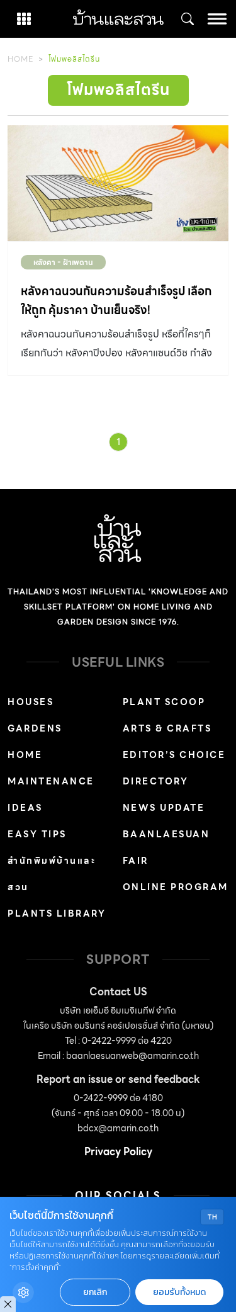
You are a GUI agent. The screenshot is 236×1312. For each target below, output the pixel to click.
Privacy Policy (118, 1152)
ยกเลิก (95, 1292)
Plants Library (57, 913)
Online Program (175, 887)
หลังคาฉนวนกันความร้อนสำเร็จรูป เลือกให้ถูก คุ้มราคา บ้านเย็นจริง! (116, 300)
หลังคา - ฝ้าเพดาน (63, 262)
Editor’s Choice (174, 755)
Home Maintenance (51, 768)
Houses (30, 702)
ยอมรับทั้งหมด (179, 1292)
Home (20, 59)
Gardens (35, 728)
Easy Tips (37, 834)
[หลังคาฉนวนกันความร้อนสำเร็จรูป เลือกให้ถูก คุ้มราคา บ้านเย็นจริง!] (118, 183)
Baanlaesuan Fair (166, 847)
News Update (164, 808)
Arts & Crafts (167, 728)
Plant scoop (164, 702)
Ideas (25, 808)
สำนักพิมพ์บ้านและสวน (52, 874)
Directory (156, 781)
